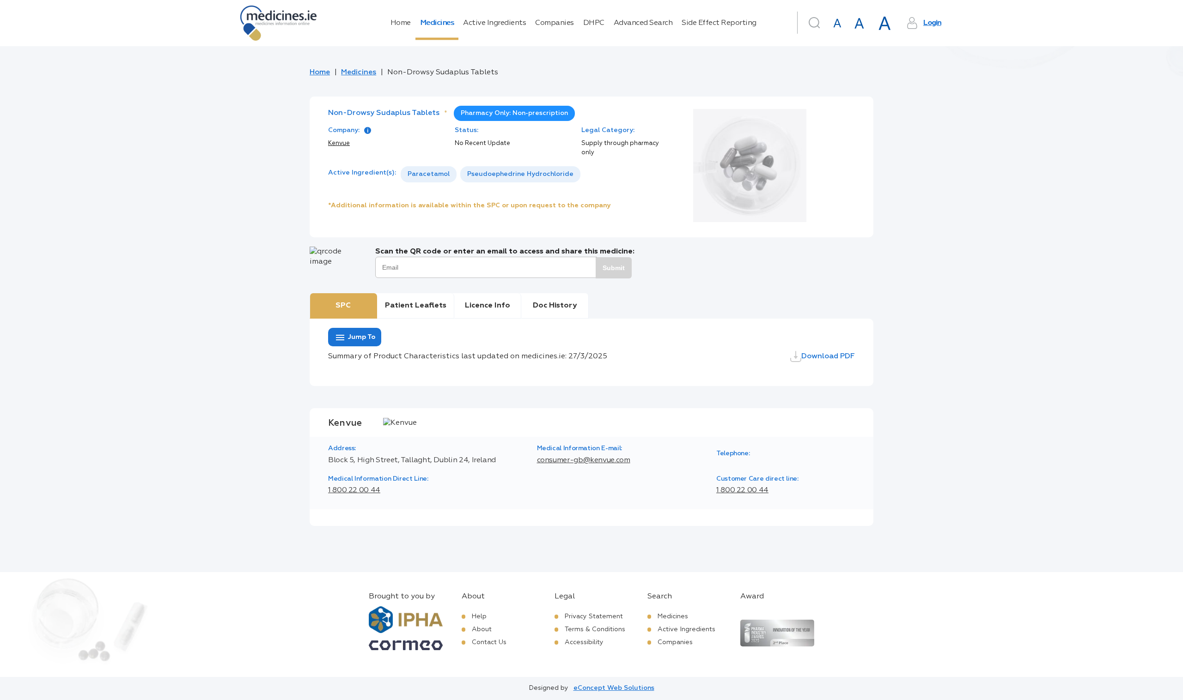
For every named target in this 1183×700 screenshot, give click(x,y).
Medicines (437, 23)
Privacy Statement (594, 616)
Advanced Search (643, 23)
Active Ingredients (494, 23)
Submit (614, 268)
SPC (343, 305)
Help (479, 616)
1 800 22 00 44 (354, 490)
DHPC (593, 23)
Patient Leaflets (415, 305)
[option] (429, 174)
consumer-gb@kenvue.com (583, 460)
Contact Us (489, 642)
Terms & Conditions (595, 629)
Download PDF (828, 356)
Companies (554, 23)
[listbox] (490, 174)
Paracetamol (429, 174)
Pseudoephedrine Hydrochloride (520, 174)
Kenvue (339, 143)
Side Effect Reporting (719, 23)
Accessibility (584, 642)
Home (400, 23)
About (482, 629)
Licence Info (487, 305)
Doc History (555, 305)
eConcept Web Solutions (613, 688)
